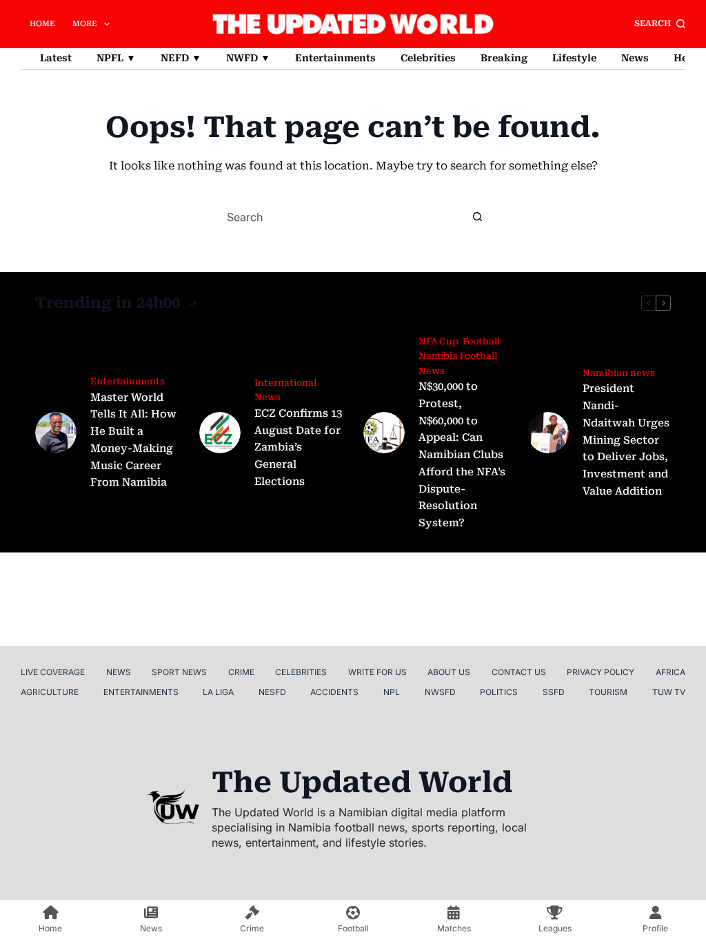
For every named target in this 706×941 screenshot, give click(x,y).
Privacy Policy (600, 672)
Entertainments (335, 57)
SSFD (554, 692)
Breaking (504, 57)
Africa (670, 672)
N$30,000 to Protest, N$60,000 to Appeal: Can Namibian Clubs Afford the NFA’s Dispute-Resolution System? (461, 454)
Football (481, 341)
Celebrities (428, 57)
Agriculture (50, 692)
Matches (454, 928)
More (84, 23)
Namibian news (619, 373)
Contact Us (519, 672)
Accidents (334, 692)
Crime (241, 672)
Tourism (608, 692)
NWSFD (440, 692)
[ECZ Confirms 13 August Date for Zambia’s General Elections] (220, 432)
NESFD (272, 692)
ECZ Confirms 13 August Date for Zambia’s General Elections (298, 447)
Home (42, 23)
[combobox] (340, 217)
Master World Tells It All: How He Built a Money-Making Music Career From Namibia (133, 440)
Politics (499, 692)
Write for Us (377, 672)
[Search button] (477, 217)
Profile (655, 928)
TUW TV (668, 692)
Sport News (179, 672)
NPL (391, 692)
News (635, 57)
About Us (448, 672)
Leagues (555, 928)
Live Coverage (53, 672)
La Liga (218, 692)
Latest (56, 57)
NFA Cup (438, 341)
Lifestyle (574, 57)
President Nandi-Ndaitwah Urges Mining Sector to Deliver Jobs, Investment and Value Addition (626, 439)
